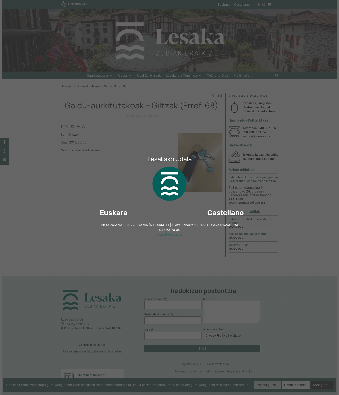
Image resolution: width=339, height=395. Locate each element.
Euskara (114, 212)
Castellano (225, 212)
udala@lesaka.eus (169, 234)
